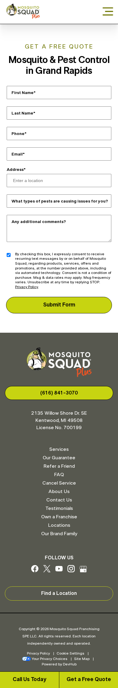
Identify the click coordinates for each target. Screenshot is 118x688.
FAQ (59, 474)
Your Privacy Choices (49, 659)
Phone (18, 133)
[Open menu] (108, 12)
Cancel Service (59, 483)
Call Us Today (29, 679)
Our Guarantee (59, 457)
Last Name (22, 113)
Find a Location (59, 593)
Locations (59, 525)
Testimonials (59, 508)
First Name (22, 92)
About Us (59, 491)
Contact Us (59, 500)
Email (17, 154)
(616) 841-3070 (59, 393)
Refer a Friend (59, 466)
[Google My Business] (83, 570)
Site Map (82, 659)
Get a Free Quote (89, 679)
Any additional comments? (38, 221)
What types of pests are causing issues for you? (59, 201)
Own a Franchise (59, 516)
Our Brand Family (59, 533)
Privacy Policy (26, 287)
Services (59, 449)
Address (15, 170)
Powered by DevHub (59, 664)
